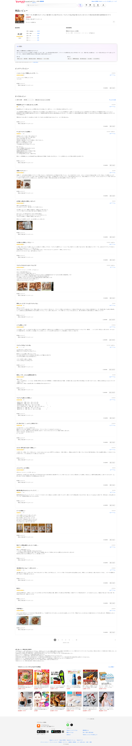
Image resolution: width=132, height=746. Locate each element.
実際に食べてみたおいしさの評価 (42, 99)
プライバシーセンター (54, 742)
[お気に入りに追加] (113, 21)
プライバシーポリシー (44, 742)
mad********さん (112, 376)
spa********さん (112, 610)
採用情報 (74, 742)
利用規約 (60, 742)
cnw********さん (112, 305)
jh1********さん (112, 399)
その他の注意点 (35, 62)
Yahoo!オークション (71, 740)
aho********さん (112, 449)
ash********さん (112, 133)
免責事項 (70, 742)
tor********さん (112, 469)
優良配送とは (86, 730)
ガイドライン (65, 742)
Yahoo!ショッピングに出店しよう (106, 1)
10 (76, 639)
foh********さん (112, 347)
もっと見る (111, 666)
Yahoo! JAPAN (95, 1)
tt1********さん (112, 267)
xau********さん (112, 172)
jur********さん (112, 570)
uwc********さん (112, 590)
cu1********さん (112, 327)
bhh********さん (112, 244)
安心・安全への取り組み (88, 732)
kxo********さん (112, 512)
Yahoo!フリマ (80, 740)
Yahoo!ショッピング (53, 740)
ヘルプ (115, 1)
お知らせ (68, 734)
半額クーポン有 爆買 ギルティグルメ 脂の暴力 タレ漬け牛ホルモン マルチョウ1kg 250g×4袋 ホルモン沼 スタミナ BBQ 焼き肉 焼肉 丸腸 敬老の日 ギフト (68, 15)
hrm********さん (112, 106)
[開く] (20, 184)
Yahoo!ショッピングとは (72, 730)
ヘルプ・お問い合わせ (81, 742)
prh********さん (112, 203)
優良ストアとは (70, 732)
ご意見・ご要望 (89, 742)
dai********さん (112, 75)
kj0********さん (112, 547)
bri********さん (112, 492)
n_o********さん (112, 425)
